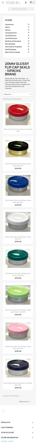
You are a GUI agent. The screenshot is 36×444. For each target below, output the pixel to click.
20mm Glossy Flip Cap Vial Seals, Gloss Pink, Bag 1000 (18, 347)
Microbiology (10, 44)
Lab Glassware (10, 36)
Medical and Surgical (13, 41)
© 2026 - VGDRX (7, 441)
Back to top (25, 401)
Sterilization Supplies (13, 47)
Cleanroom (9, 24)
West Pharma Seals (12, 52)
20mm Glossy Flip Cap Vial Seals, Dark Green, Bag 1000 (18, 274)
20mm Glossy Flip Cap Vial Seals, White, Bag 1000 (18, 238)
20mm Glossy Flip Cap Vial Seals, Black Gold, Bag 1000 (18, 165)
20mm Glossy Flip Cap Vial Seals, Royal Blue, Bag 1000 (18, 201)
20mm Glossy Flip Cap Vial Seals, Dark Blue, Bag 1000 (18, 384)
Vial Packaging (10, 49)
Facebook (3, 411)
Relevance (18, 94)
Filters (7, 27)
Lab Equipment (11, 33)
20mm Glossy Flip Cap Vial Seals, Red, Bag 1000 (18, 130)
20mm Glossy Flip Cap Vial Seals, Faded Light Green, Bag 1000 (18, 311)
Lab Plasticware (11, 38)
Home (8, 20)
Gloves (7, 30)
